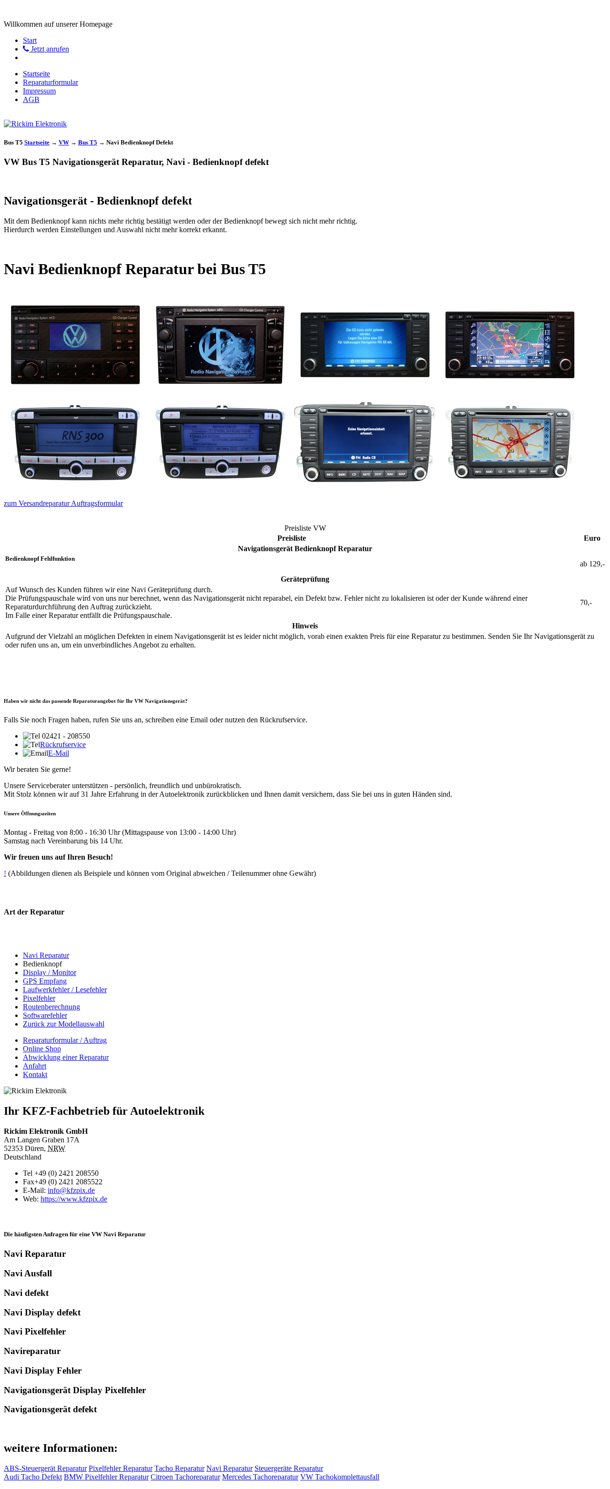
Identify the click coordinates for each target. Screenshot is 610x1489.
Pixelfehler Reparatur (120, 1468)
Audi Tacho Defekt (33, 1477)
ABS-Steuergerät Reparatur (45, 1468)
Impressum (39, 91)
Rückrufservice (63, 744)
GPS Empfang (45, 981)
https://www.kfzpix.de (74, 1199)
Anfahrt (34, 1066)
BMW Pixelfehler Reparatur (106, 1477)
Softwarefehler (45, 1015)
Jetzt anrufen (49, 49)
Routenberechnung (51, 1007)
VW (64, 142)
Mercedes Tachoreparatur (260, 1477)
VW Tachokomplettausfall (339, 1477)
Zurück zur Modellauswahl (63, 1024)
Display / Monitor (49, 972)
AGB (31, 99)
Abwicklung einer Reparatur (66, 1057)
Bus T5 (87, 142)
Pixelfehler (39, 998)
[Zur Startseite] (35, 124)
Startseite (36, 74)
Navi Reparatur (46, 955)
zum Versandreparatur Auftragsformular (63, 503)
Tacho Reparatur (179, 1468)
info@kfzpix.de (71, 1190)
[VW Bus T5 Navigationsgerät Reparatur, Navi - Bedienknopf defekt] (75, 390)
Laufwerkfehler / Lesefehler (65, 990)
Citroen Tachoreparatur (185, 1477)
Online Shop (42, 1049)
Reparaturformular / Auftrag (65, 1040)
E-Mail (58, 753)
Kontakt (35, 1074)
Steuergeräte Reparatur (288, 1468)
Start (30, 40)
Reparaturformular (50, 82)
